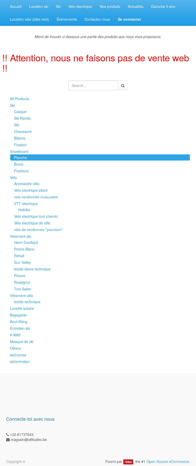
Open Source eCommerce (167, 461)
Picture (19, 275)
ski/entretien (20, 361)
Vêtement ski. (21, 236)
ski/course (18, 354)
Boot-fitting (18, 321)
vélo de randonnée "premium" (38, 229)
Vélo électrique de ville (32, 222)
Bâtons (19, 138)
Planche (20, 157)
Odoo (128, 462)
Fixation (20, 144)
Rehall (19, 255)
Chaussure (23, 131)
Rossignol (22, 282)
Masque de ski (21, 341)
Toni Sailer (22, 288)
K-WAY (15, 334)
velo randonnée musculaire (36, 196)
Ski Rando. (23, 118)
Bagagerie (18, 314)
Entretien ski (20, 328)
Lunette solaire (22, 308)
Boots (18, 164)
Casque (20, 111)
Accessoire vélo (26, 183)
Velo (13, 177)
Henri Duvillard (26, 242)
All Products (19, 98)
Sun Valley (22, 262)
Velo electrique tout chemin (36, 216)
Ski (12, 105)
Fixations (21, 170)
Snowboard (19, 151)
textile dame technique (32, 268)
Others (15, 348)
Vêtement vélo (21, 295)
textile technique (27, 301)
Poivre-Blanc (24, 249)
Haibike (24, 209)
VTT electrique (26, 203)
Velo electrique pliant (30, 190)
